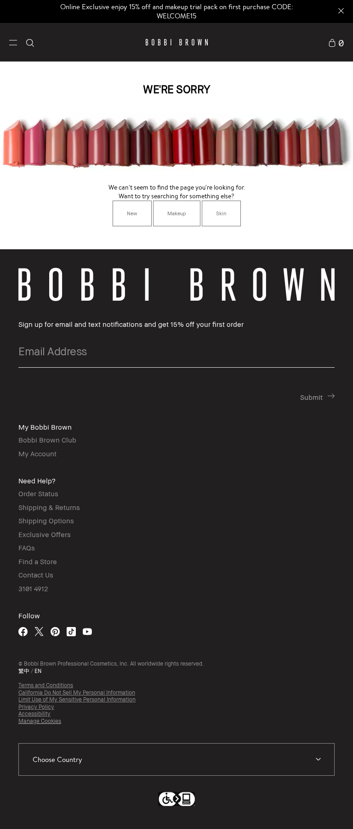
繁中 (23, 670)
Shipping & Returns (49, 507)
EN (37, 670)
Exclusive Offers (44, 534)
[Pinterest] (55, 631)
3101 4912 (33, 588)
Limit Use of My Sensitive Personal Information (77, 699)
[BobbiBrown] (177, 42)
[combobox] (176, 759)
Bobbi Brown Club (47, 440)
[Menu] (13, 42)
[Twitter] (39, 631)
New (132, 213)
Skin (221, 213)
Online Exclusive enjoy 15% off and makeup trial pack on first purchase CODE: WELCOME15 (176, 11)
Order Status (38, 493)
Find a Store (37, 561)
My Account (37, 453)
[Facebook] (23, 631)
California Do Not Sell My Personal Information (76, 692)
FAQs (26, 547)
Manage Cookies (39, 720)
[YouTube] (87, 631)
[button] (13, 42)
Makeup (176, 213)
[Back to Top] (320, 805)
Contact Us (35, 575)
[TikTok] (71, 631)
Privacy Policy (36, 706)
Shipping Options (46, 520)
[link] (336, 42)
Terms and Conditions (45, 685)
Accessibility (34, 713)
